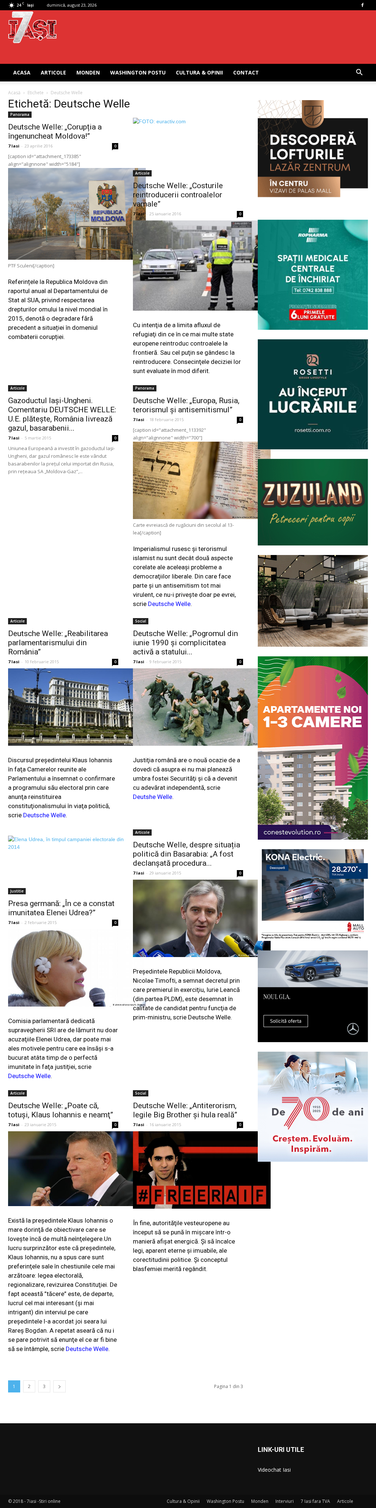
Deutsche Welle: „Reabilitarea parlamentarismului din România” (58, 642)
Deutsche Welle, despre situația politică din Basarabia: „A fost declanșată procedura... (186, 854)
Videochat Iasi (274, 1469)
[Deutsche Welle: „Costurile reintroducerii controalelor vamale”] (188, 147)
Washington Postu (138, 72)
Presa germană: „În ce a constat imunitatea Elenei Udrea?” (61, 908)
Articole (53, 72)
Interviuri (284, 1501)
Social (140, 621)
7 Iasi (13, 146)
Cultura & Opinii (199, 72)
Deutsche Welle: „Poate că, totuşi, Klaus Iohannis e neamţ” (60, 1110)
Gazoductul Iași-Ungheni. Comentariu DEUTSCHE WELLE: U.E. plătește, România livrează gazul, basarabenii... (62, 414)
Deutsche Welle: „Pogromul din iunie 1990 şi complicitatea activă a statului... (185, 642)
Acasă (14, 93)
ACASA (21, 72)
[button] (359, 73)
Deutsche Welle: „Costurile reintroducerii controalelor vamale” (178, 194)
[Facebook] (362, 5)
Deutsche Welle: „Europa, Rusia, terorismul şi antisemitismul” (186, 405)
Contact (246, 72)
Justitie (17, 891)
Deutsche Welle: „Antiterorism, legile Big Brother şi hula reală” (185, 1110)
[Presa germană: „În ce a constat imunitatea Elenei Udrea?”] (63, 865)
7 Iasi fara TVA (315, 1501)
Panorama (19, 114)
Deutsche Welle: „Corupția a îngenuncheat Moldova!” (55, 131)
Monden (88, 72)
